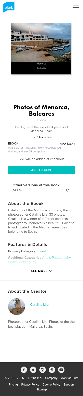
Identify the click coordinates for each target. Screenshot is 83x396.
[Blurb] (8, 8)
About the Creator (27, 291)
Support (69, 384)
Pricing (13, 384)
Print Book (19, 190)
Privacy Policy (30, 384)
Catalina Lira (39, 304)
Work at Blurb (70, 378)
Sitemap (41, 389)
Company (51, 378)
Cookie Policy (51, 384)
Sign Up (59, 7)
